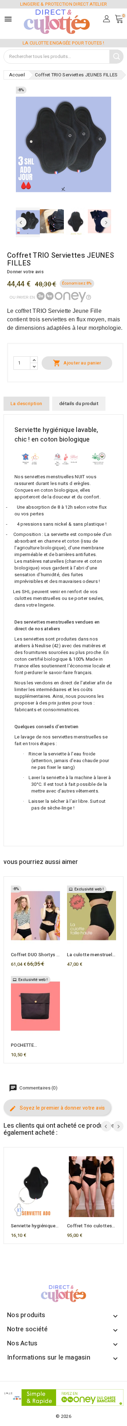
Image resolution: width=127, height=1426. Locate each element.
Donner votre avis (25, 272)
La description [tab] (26, 403)
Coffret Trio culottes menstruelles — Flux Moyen (89, 1226)
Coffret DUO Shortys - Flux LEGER (34, 955)
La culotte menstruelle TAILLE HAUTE (91, 955)
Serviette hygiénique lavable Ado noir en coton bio (33, 1226)
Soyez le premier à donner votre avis (62, 1108)
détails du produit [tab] (78, 403)
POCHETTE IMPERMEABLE (27, 1045)
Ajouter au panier (77, 363)
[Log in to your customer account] (106, 18)
